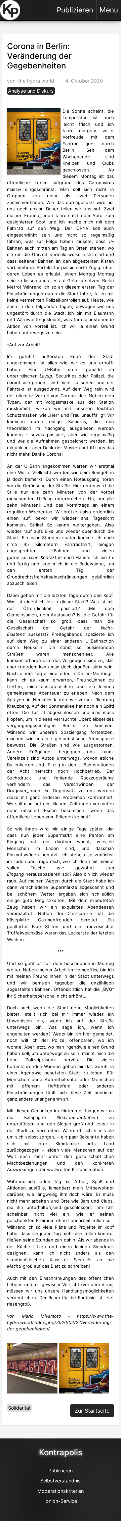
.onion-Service (60, 1501)
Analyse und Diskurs (31, 91)
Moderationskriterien (60, 1491)
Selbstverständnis (60, 1480)
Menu (108, 10)
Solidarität (19, 1408)
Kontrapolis (60, 1452)
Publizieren (75, 10)
